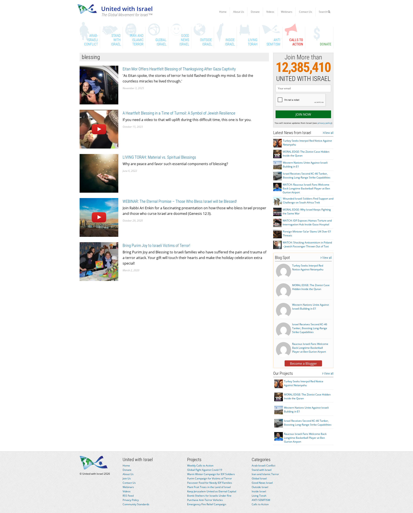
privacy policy (324, 122)
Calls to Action (260, 504)
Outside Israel (260, 487)
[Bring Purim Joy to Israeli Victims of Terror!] (99, 261)
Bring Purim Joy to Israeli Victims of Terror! (156, 245)
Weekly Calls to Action (200, 465)
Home (223, 12)
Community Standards (136, 504)
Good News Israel (262, 483)
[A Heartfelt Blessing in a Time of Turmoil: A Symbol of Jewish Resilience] (99, 129)
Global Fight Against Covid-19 (204, 470)
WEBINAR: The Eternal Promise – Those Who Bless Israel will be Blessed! (180, 201)
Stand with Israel (261, 470)
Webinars (286, 12)
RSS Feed (128, 496)
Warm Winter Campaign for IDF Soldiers (211, 474)
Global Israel (259, 478)
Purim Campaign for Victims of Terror (209, 478)
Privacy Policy (131, 500)
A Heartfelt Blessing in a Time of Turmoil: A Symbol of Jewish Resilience (179, 113)
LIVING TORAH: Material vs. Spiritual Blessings (159, 157)
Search (323, 12)
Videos (270, 12)
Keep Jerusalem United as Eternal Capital (211, 491)
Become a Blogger (303, 363)
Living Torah (259, 496)
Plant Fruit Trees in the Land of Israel (209, 487)
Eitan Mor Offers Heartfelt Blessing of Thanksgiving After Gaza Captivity (179, 69)
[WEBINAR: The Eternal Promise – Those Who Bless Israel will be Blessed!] (99, 217)
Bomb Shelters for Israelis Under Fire (209, 496)
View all (328, 133)
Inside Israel (259, 491)
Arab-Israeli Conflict (263, 465)
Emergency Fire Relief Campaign (206, 504)
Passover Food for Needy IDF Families (209, 483)
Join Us (127, 478)
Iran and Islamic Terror (265, 474)
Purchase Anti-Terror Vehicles (205, 500)
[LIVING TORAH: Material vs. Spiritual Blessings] (99, 173)
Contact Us (305, 12)
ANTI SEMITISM (261, 500)
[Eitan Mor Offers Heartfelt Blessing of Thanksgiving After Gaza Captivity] (99, 85)
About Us (238, 12)
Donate (255, 12)
